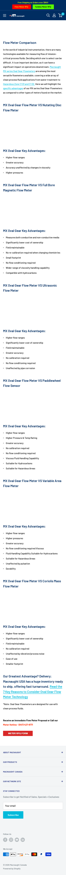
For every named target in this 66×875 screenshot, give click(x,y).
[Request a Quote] (18, 730)
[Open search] (48, 15)
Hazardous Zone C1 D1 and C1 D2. (19, 84)
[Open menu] (4, 15)
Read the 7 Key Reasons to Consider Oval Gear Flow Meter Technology (32, 691)
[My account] (54, 15)
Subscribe (13, 814)
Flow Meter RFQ (21, 7)
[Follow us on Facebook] (5, 840)
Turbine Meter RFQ (43, 7)
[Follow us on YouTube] (17, 840)
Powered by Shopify (11, 868)
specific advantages (13, 88)
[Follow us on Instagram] (11, 840)
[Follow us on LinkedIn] (23, 840)
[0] (60, 15)
